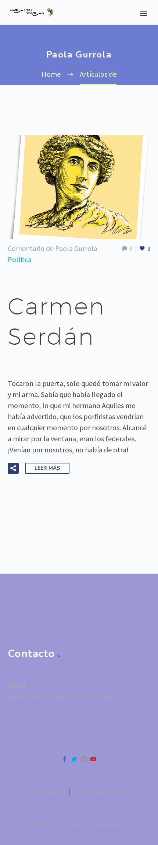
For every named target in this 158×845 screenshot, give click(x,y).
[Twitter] (74, 759)
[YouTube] (93, 759)
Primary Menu (143, 13)
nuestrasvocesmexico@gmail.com (60, 696)
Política (20, 259)
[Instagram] (84, 759)
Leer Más (47, 468)
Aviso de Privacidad (105, 792)
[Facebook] (65, 759)
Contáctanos (43, 792)
